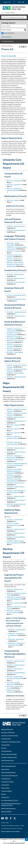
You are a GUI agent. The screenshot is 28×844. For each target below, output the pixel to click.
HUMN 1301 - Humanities (14, 251)
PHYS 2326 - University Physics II (16, 452)
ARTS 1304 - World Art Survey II (16, 278)
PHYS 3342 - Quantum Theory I (15, 483)
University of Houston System (9, 735)
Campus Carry (5, 797)
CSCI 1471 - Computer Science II (16, 533)
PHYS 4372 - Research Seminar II (16, 500)
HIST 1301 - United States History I (16, 295)
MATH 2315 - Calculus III (13, 425)
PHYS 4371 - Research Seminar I (16, 496)
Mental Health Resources (8, 808)
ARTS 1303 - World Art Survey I (15, 274)
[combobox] (14, 17)
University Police (6, 739)
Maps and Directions (7, 729)
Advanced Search (6, 37)
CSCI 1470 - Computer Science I (16, 529)
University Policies (6, 791)
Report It (3, 794)
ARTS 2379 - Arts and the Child (16, 282)
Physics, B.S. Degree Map (8, 56)
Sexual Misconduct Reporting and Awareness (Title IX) (10, 804)
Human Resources (6, 751)
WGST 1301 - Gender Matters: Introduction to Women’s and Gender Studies (15, 264)
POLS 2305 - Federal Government (16, 312)
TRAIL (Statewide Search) (8, 766)
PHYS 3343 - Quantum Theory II (16, 486)
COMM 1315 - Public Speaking (15, 373)
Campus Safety (5, 745)
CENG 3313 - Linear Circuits (14, 603)
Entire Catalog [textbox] (6, 26)
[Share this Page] (21, 47)
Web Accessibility (6, 811)
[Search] (25, 30)
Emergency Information (8, 732)
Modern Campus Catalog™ (17, 843)
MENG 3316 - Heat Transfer (16, 639)
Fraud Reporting (5, 778)
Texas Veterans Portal (7, 760)
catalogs (4, 839)
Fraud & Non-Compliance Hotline (10, 742)
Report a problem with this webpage (10, 831)
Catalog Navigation (8, 41)
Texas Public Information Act (9, 775)
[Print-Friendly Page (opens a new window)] (23, 47)
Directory (4, 748)
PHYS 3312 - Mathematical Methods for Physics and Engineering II (14, 471)
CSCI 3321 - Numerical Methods (16, 537)
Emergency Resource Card (8, 757)
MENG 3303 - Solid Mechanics (17, 629)
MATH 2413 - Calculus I (13, 200)
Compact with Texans (7, 782)
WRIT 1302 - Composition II (14, 184)
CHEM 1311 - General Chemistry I (16, 226)
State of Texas (5, 769)
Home (2, 12)
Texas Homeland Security (8, 772)
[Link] (14, 7)
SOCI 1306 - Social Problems (15, 352)
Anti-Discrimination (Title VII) (9, 800)
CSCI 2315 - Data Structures (15, 669)
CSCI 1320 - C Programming (15, 519)
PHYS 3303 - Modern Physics (15, 459)
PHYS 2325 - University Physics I (16, 448)
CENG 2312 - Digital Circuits (15, 589)
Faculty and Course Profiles (9, 754)
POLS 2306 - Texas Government (16, 316)
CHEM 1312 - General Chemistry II (16, 230)
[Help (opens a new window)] (26, 47)
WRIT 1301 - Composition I (14, 180)
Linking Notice (5, 785)
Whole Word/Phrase (9, 33)
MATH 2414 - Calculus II (13, 432)
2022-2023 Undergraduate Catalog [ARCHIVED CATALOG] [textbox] (14, 17)
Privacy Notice (5, 788)
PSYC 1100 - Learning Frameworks (16, 377)
